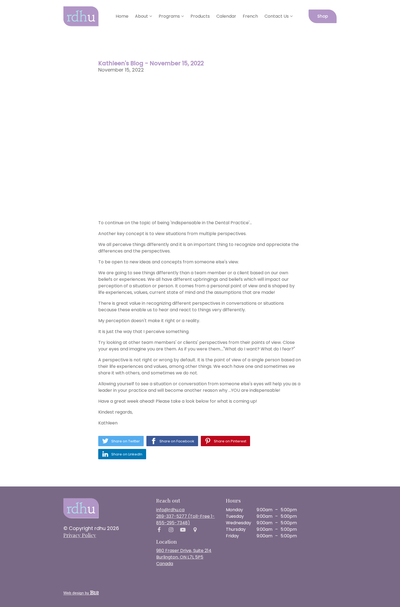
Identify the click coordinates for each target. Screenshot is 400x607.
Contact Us (276, 16)
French (250, 16)
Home (122, 16)
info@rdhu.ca (170, 510)
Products (200, 16)
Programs (169, 16)
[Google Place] (195, 529)
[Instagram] (171, 529)
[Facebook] (159, 529)
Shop (322, 16)
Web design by (76, 593)
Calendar (226, 16)
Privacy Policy (79, 534)
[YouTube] (183, 529)
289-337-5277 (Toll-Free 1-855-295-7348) (185, 519)
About (141, 16)
